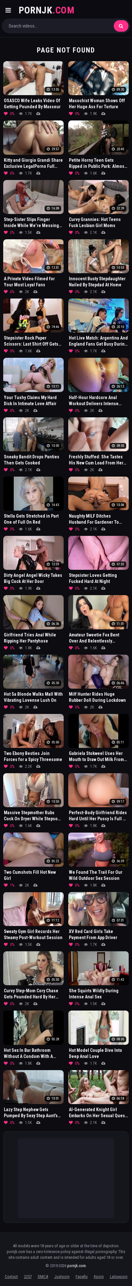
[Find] (121, 26)
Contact (11, 1276)
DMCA (43, 1276)
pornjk (46, 10)
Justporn (62, 1276)
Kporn (99, 1276)
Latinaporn (119, 1276)
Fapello (82, 1276)
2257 (28, 1276)
